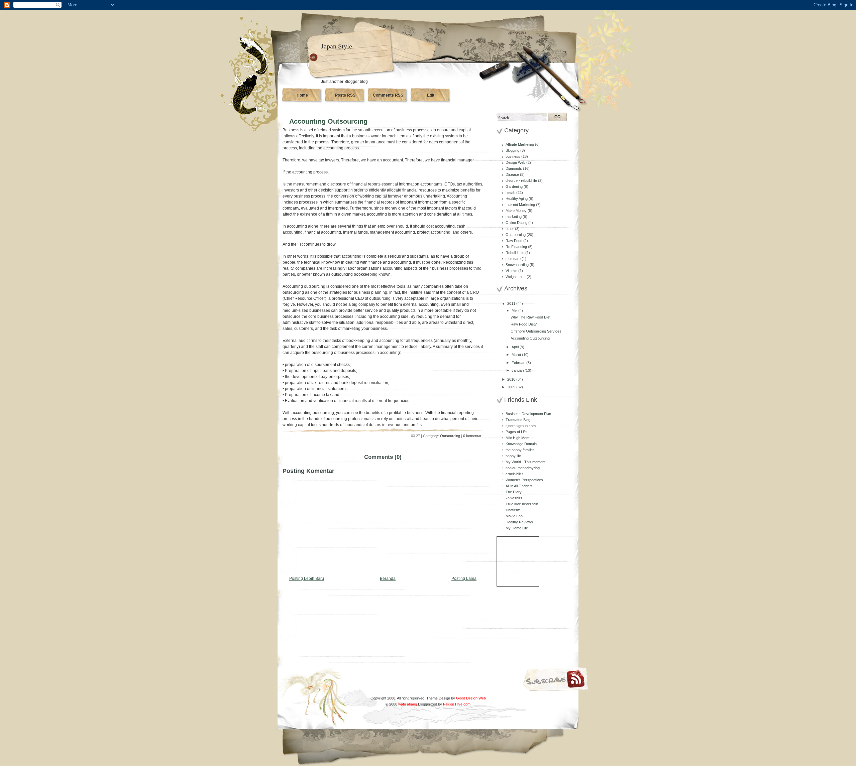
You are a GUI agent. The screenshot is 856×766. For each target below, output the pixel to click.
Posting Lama (463, 578)
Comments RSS (388, 95)
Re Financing (517, 247)
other (510, 229)
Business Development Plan (528, 414)
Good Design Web (471, 698)
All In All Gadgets (519, 486)
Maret (517, 355)
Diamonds (514, 168)
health (511, 192)
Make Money (517, 211)
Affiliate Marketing (520, 144)
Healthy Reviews (519, 522)
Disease (513, 174)
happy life (513, 456)
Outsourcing (450, 436)
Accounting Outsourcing (328, 121)
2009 (511, 387)
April (516, 347)
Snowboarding (518, 265)
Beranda (388, 578)
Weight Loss (516, 277)
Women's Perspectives (524, 480)
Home (302, 95)
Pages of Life (516, 432)
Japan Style (336, 46)
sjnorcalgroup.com (521, 426)
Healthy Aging (517, 199)
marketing (514, 217)
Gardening (515, 186)
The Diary (514, 492)
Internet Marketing (521, 205)
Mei (515, 310)
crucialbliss (515, 474)
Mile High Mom (517, 438)
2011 (511, 303)
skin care (514, 259)
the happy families (520, 450)
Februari (519, 363)
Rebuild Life (515, 253)
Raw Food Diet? (524, 324)
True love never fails (522, 504)
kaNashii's (514, 498)
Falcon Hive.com (456, 704)
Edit (430, 95)
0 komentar (472, 436)
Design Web (516, 162)
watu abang (407, 704)
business (513, 156)
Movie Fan (514, 516)
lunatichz (513, 510)
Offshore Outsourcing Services (536, 331)
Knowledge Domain (521, 444)
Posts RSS (345, 95)
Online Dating (517, 223)
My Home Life (517, 528)
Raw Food (514, 241)
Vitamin (512, 271)
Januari (518, 370)
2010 (511, 379)
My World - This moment (525, 462)
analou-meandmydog (523, 468)
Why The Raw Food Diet (530, 317)
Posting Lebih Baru (306, 578)
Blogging (513, 150)
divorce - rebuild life (522, 180)
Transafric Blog (518, 420)
